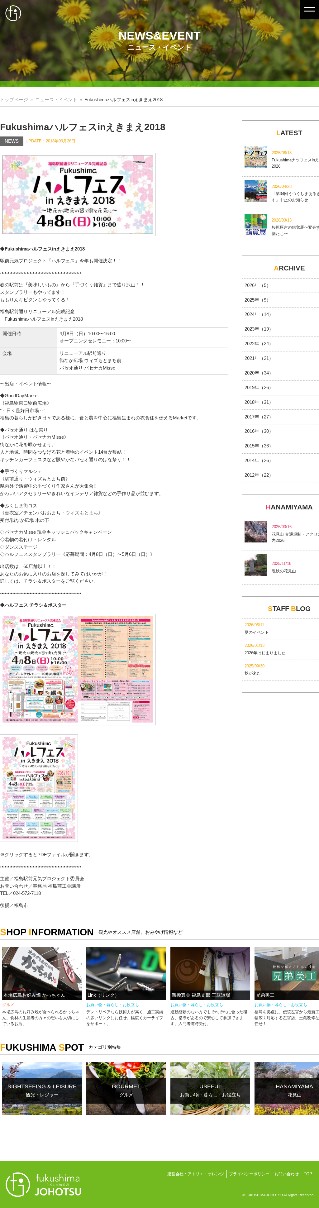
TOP (308, 1174)
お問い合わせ (286, 1174)
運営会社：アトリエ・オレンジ (195, 1174)
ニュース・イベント (56, 99)
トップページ (14, 99)
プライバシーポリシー (249, 1174)
